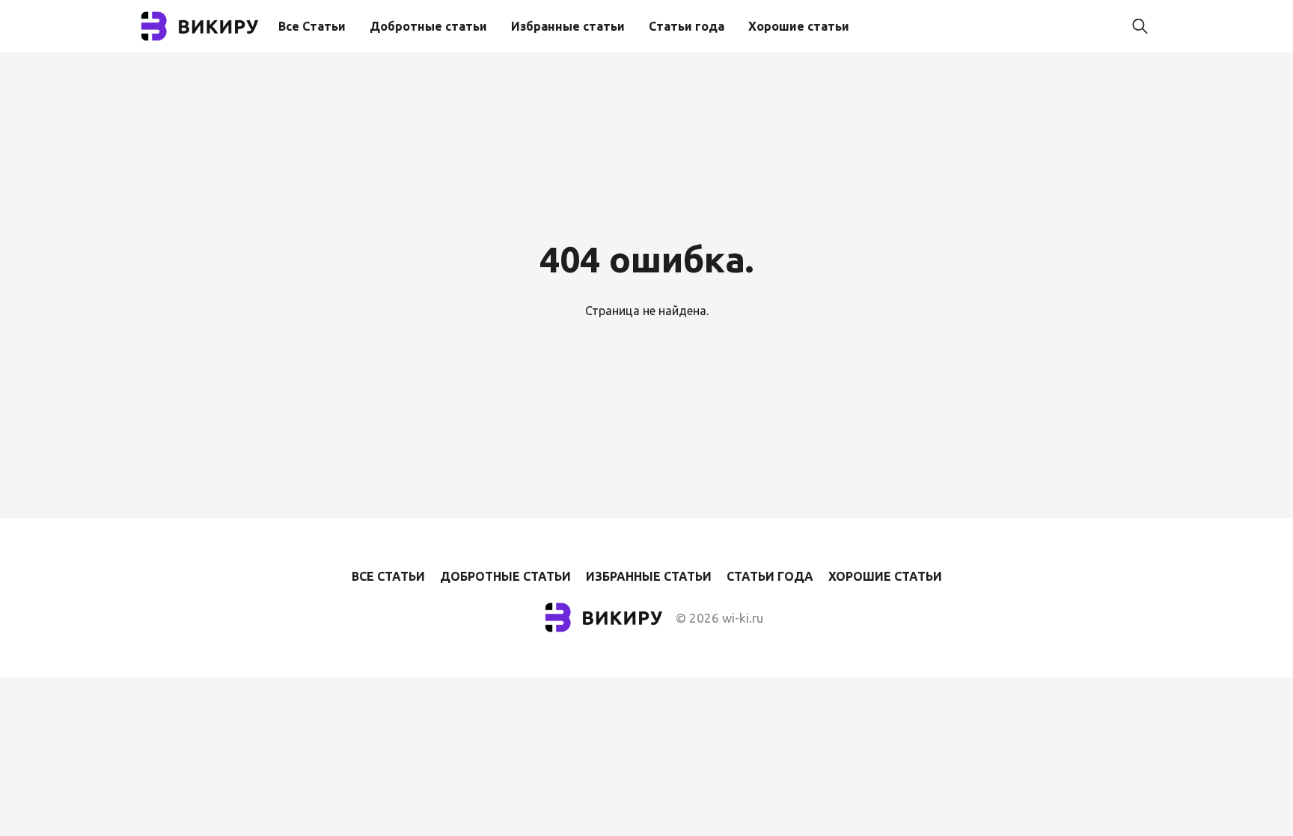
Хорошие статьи (798, 26)
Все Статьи (312, 26)
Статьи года (686, 26)
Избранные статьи (568, 26)
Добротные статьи (428, 26)
